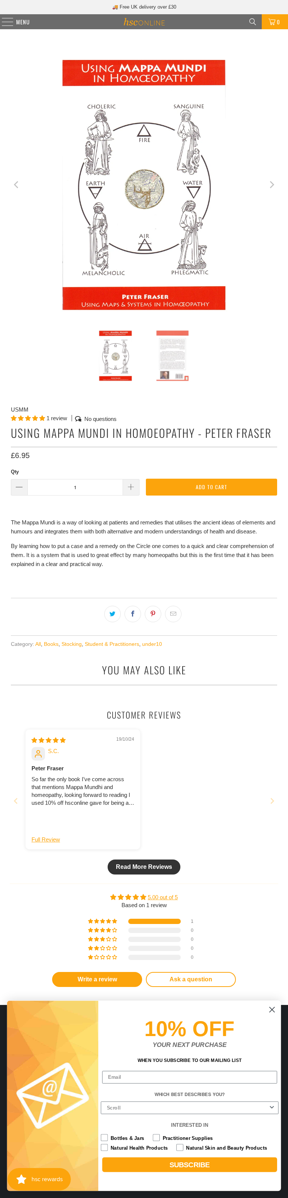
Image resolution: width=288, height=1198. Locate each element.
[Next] (272, 185)
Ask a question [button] (191, 979)
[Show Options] (272, 1108)
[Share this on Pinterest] (153, 614)
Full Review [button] (46, 839)
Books (51, 644)
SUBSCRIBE (190, 1165)
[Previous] (16, 185)
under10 (152, 644)
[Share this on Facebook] (132, 614)
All (38, 644)
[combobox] (187, 1108)
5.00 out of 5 (163, 897)
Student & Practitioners (112, 644)
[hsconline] (144, 21)
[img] (49, 740)
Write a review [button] (97, 979)
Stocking (72, 644)
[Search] (253, 21)
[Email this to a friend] (173, 614)
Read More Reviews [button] (144, 867)
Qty (15, 472)
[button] (28, 418)
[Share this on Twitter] (112, 614)
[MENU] (4, 21)
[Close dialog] (272, 1009)
